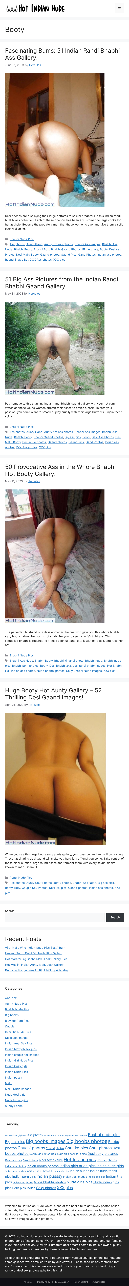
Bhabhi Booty (23, 249)
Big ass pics (90, 249)
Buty (17, 887)
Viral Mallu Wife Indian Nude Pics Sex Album (35, 947)
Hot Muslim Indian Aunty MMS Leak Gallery (34, 964)
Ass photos (17, 244)
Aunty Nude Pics (21, 877)
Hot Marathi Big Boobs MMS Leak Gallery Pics (36, 959)
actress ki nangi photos (16, 1135)
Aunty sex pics (81, 1135)
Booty (104, 249)
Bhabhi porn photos (25, 665)
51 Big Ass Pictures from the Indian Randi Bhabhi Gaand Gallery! (61, 283)
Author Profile (99, 1282)
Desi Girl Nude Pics (18, 1032)
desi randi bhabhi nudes (89, 665)
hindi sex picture (51, 1160)
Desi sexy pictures (103, 1153)
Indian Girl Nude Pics (19, 1060)
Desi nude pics (60, 1153)
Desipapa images (16, 1037)
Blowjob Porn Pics (17, 1020)
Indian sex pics (96, 1176)
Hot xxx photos (107, 1160)
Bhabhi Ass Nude (21, 660)
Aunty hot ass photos (58, 244)
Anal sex (11, 998)
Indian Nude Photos (38, 1171)
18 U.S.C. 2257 (62, 1282)
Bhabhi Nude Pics (22, 239)
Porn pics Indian (23, 1188)
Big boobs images (46, 1141)
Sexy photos (46, 1188)
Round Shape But (17, 259)
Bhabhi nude (93, 660)
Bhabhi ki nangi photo (68, 660)
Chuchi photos (31, 1147)
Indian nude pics (60, 1171)
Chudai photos (55, 1148)
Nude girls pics (80, 1182)
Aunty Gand (34, 244)
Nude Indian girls (16, 1100)
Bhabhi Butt (41, 249)
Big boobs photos (86, 1141)
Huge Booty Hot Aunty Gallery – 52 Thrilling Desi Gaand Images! (53, 694)
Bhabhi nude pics (104, 1134)
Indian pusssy (49, 1176)
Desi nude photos (34, 442)
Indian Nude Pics (16, 1072)
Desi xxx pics (58, 887)
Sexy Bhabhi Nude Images (84, 671)
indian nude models (15, 1171)
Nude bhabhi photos (50, 671)
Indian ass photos (109, 254)
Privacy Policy (43, 1282)
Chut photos (100, 1147)
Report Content (81, 1282)
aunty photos (62, 882)
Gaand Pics (68, 254)
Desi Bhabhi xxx (60, 665)
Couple (9, 1026)
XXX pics (59, 259)
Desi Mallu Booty (27, 254)
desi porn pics (78, 1153)
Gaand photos (49, 254)
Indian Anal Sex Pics (18, 1043)
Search (9, 911)
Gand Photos (87, 254)
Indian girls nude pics (77, 1166)
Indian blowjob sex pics (21, 1049)
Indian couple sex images (22, 1054)
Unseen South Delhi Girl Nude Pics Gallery (33, 953)
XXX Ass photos (41, 259)
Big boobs (12, 1015)
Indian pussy (13, 1077)
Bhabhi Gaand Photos (66, 249)
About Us (28, 1282)
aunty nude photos (52, 1135)
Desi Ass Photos (103, 437)
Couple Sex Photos (34, 887)
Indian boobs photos (43, 1166)
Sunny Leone (14, 1106)
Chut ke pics (76, 1147)
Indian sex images (75, 1176)
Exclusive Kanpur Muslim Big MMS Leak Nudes (36, 970)
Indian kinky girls (16, 1066)
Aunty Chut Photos (39, 882)
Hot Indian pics (80, 1159)
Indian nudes (79, 1171)
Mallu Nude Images (18, 1089)
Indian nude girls (110, 1166)
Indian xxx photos (23, 1182)
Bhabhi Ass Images (87, 244)
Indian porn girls (24, 1177)
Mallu (8, 1083)
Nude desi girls (15, 1094)
